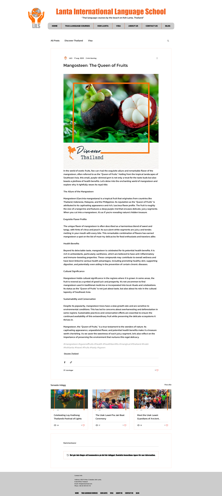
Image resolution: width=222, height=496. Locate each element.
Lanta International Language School (111, 11)
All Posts (55, 40)
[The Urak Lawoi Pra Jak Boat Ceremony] (111, 399)
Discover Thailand (74, 40)
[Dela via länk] (71, 362)
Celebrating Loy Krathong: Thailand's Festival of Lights (68, 416)
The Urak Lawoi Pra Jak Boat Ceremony (110, 416)
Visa (90, 40)
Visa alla (167, 384)
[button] (168, 41)
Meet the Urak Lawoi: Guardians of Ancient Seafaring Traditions (148, 416)
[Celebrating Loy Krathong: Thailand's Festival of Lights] (69, 399)
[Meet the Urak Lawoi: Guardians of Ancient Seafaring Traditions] (152, 399)
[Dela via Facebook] (64, 362)
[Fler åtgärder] (157, 58)
